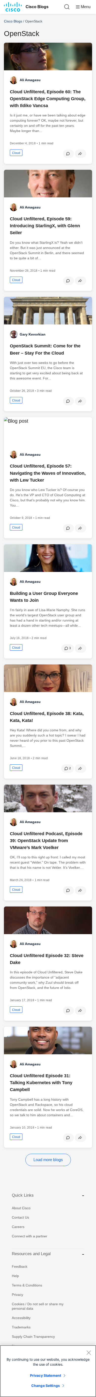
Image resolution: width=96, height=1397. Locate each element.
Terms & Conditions (27, 1285)
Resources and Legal (31, 1253)
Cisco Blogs (37, 7)
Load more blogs (48, 1160)
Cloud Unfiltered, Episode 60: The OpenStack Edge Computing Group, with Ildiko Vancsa (47, 98)
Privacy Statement (45, 1375)
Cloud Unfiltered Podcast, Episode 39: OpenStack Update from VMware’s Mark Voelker (46, 840)
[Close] (88, 1352)
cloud (16, 152)
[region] (48, 1371)
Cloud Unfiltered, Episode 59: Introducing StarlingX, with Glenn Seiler (45, 225)
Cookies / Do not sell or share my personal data (38, 1306)
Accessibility (21, 1318)
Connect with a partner (29, 1236)
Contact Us (20, 1217)
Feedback (19, 1266)
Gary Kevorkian (33, 334)
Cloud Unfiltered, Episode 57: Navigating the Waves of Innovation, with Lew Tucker (48, 473)
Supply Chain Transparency (33, 1337)
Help (15, 1276)
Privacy (17, 1295)
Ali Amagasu (30, 80)
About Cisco (21, 1208)
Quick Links (23, 1195)
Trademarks (21, 1327)
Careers (18, 1227)
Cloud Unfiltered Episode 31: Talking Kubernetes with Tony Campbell (41, 1082)
